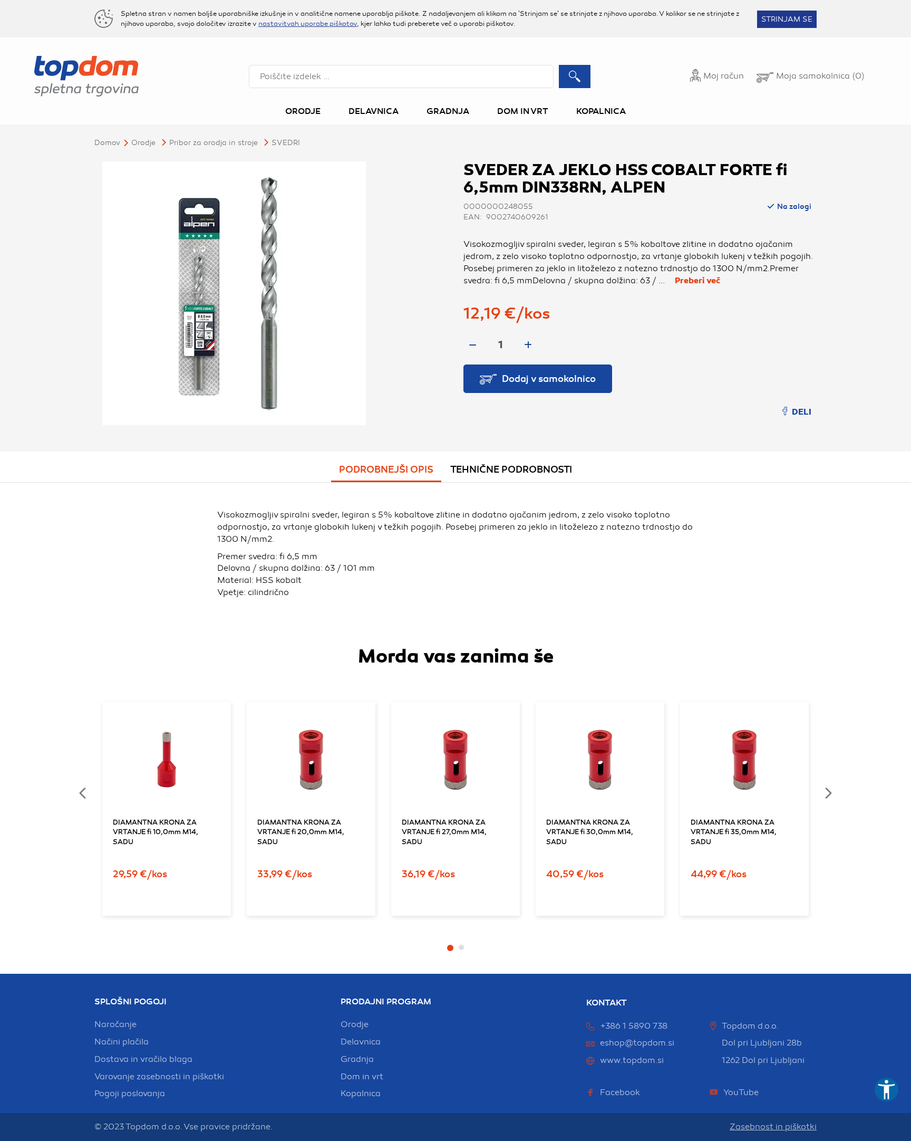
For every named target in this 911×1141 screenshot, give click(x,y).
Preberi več (697, 280)
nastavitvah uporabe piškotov (307, 24)
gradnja (357, 1059)
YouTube (741, 1092)
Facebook (620, 1092)
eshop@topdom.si (637, 1043)
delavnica (361, 1042)
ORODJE (143, 142)
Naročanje (115, 1024)
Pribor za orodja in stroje (213, 142)
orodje (355, 1024)
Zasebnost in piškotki (773, 1126)
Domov (107, 142)
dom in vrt (362, 1076)
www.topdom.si (632, 1060)
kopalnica (361, 1093)
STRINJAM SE (786, 19)
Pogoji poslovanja (129, 1093)
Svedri (286, 142)
